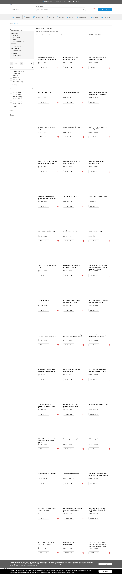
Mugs (14, 39)
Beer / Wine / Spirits (18, 41)
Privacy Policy (70, 572)
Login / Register (105, 9)
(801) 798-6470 (74, 1)
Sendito (38, 6)
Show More (13, 84)
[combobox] (103, 34)
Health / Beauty (17, 55)
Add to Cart (43, 67)
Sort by (91, 34)
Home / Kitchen (17, 46)
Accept (105, 564)
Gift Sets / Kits (17, 50)
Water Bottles (17, 37)
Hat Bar (43, 6)
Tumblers (15, 35)
